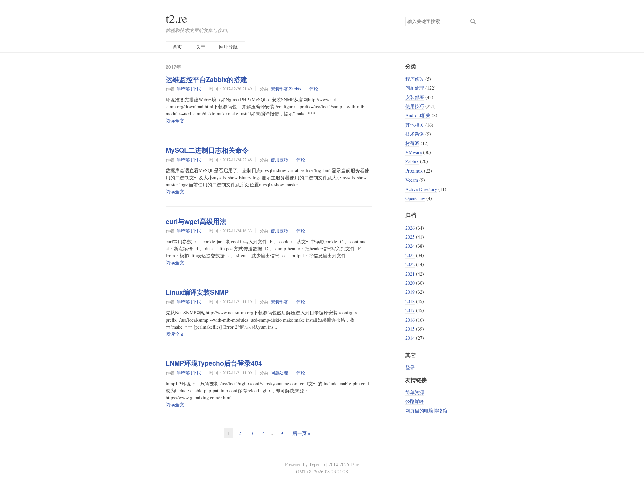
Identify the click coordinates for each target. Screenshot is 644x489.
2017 (410, 310)
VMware (413, 152)
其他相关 (414, 124)
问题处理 (279, 373)
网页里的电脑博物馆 (426, 410)
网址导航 (228, 47)
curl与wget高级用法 (196, 221)
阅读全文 (175, 120)
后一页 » (301, 433)
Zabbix (295, 89)
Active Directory (421, 189)
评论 (313, 89)
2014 (410, 338)
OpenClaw (415, 198)
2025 (410, 237)
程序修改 (414, 79)
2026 (410, 228)
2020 (410, 283)
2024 (410, 246)
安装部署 (279, 89)
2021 (410, 274)
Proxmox (414, 170)
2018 (410, 301)
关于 (200, 47)
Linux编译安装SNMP (197, 292)
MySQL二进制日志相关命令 (207, 150)
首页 (177, 47)
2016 (410, 319)
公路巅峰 (414, 401)
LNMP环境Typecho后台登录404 (214, 363)
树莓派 (412, 143)
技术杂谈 (414, 134)
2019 (410, 292)
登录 (410, 367)
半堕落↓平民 (189, 89)
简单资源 (414, 392)
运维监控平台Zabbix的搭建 (206, 79)
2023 (410, 255)
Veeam (411, 180)
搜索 (473, 21)
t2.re (176, 18)
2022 (410, 264)
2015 (410, 329)
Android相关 (417, 115)
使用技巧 (279, 160)
